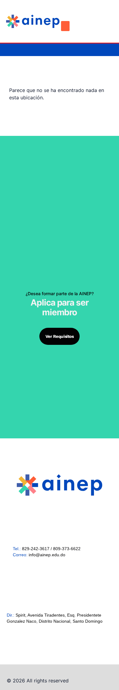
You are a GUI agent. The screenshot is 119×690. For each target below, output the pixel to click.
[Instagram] (96, 16)
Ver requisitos (59, 336)
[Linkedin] (106, 16)
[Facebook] (85, 16)
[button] (65, 26)
